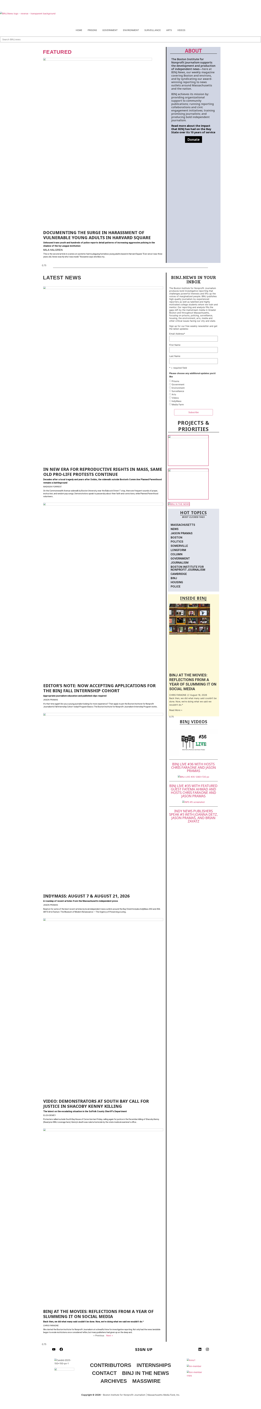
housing (177, 582)
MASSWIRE (146, 1381)
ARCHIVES (113, 1381)
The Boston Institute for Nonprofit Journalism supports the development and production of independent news (193, 64)
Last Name (174, 356)
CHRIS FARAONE (51, 1326)
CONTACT (104, 1373)
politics (177, 541)
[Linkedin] (199, 1349)
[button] (193, 139)
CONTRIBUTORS (110, 1365)
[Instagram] (207, 1349)
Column (176, 554)
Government (178, 384)
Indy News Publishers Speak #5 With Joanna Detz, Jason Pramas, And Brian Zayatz (193, 816)
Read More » (175, 710)
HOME (79, 30)
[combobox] (130, 39)
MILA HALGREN (53, 249)
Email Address (177, 334)
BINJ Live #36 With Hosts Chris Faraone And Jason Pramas (193, 767)
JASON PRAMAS (50, 700)
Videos (175, 397)
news (174, 529)
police (175, 586)
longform (178, 550)
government (180, 558)
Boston (176, 537)
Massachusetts (183, 524)
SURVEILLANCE (152, 30)
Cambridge (179, 574)
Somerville (179, 545)
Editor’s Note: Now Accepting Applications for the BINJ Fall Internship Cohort (99, 688)
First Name (174, 345)
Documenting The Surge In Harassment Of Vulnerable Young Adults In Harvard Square (97, 235)
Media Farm (178, 404)
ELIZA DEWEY (49, 1115)
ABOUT (193, 51)
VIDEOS (181, 30)
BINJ (174, 578)
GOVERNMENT (110, 30)
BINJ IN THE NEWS (145, 1373)
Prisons (175, 381)
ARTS (169, 30)
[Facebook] (61, 1349)
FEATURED (57, 52)
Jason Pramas (181, 533)
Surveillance (178, 391)
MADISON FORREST (52, 487)
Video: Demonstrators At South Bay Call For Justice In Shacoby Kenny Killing (96, 1103)
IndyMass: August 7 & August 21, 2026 (86, 896)
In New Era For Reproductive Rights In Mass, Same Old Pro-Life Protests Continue (102, 471)
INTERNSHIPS (154, 1365)
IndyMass (176, 401)
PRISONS (92, 30)
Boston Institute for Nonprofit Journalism (188, 568)
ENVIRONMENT (131, 30)
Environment (178, 387)
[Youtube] (53, 1349)
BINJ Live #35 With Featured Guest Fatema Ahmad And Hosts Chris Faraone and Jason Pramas (193, 790)
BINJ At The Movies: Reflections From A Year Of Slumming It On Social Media (98, 1313)
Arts (174, 394)
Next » (109, 1335)
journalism (180, 562)
